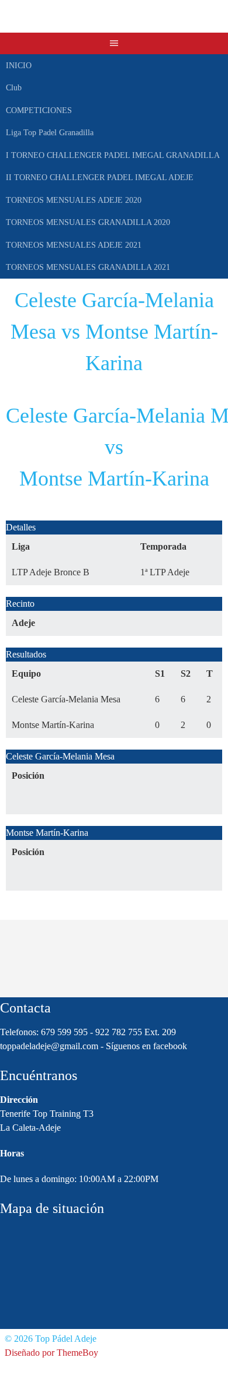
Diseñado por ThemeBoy (51, 1353)
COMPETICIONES (39, 110)
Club (14, 87)
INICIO (19, 65)
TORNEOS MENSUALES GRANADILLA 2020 (88, 222)
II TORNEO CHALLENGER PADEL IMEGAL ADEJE (100, 177)
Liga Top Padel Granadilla (50, 132)
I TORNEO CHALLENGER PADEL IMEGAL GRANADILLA (113, 155)
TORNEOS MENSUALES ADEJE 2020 (73, 200)
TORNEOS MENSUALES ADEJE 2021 (73, 245)
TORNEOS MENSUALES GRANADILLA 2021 (88, 267)
